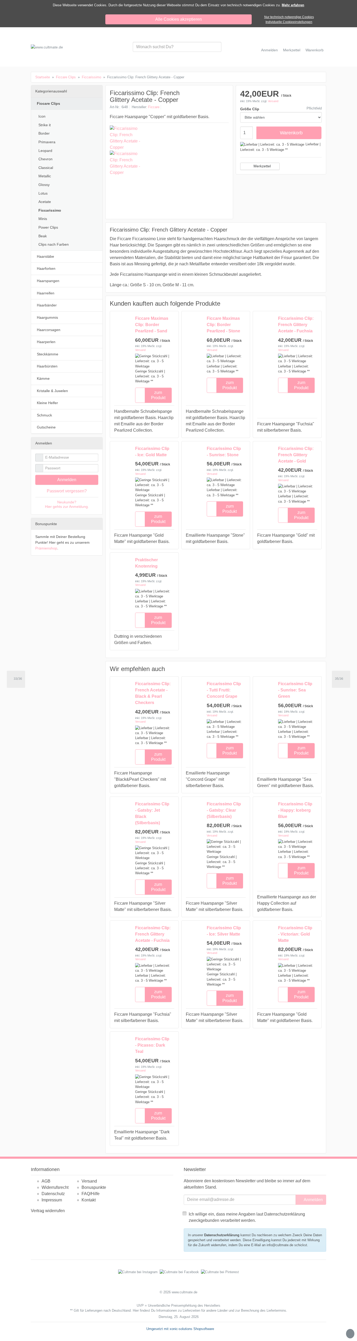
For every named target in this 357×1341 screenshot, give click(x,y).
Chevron (45, 159)
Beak (42, 236)
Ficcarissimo (49, 210)
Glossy (44, 185)
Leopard (45, 151)
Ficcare (153, 107)
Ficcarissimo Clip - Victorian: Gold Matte (295, 934)
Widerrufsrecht (55, 1187)
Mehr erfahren (293, 5)
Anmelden (66, 479)
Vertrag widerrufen (48, 1210)
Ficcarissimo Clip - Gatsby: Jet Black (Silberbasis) (152, 813)
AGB (46, 1181)
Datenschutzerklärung (221, 1235)
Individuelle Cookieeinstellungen (289, 22)
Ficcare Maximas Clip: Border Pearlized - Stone (223, 324)
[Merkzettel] (140, 395)
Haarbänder (47, 305)
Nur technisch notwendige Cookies (289, 17)
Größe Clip (249, 109)
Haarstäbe (45, 256)
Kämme (43, 378)
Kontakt (89, 1200)
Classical (45, 168)
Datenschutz (53, 1193)
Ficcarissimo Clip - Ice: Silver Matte (224, 931)
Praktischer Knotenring (146, 563)
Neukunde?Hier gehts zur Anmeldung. (67, 504)
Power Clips (48, 227)
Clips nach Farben (53, 244)
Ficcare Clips (48, 103)
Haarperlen (46, 342)
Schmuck (44, 415)
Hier (136, 1310)
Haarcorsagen (48, 330)
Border (44, 133)
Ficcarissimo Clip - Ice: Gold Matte (152, 451)
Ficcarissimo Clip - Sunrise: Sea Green (295, 690)
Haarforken (46, 268)
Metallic (44, 176)
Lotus (43, 193)
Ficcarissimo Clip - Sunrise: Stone (224, 451)
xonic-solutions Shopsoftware (192, 1329)
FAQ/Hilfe (91, 1193)
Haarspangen (48, 281)
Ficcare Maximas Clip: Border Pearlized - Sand (151, 324)
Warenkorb (291, 132)
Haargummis (47, 317)
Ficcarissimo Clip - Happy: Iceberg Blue (295, 810)
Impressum (52, 1200)
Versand (273, 101)
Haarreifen (45, 293)
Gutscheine (46, 427)
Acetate (44, 202)
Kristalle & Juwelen (52, 391)
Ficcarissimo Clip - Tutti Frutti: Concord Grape (224, 690)
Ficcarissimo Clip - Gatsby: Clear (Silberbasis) (224, 810)
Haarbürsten (47, 366)
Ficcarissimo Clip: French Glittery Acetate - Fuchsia (296, 324)
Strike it (44, 125)
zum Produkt (158, 395)
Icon (41, 116)
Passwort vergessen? (67, 491)
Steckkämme (47, 354)
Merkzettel (262, 166)
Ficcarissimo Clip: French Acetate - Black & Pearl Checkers (153, 693)
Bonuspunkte (94, 1187)
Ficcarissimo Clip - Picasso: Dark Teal (152, 1045)
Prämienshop (46, 548)
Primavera (46, 142)
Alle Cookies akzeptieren (178, 19)
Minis (42, 219)
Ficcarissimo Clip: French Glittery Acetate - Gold (296, 454)
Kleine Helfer (47, 403)
